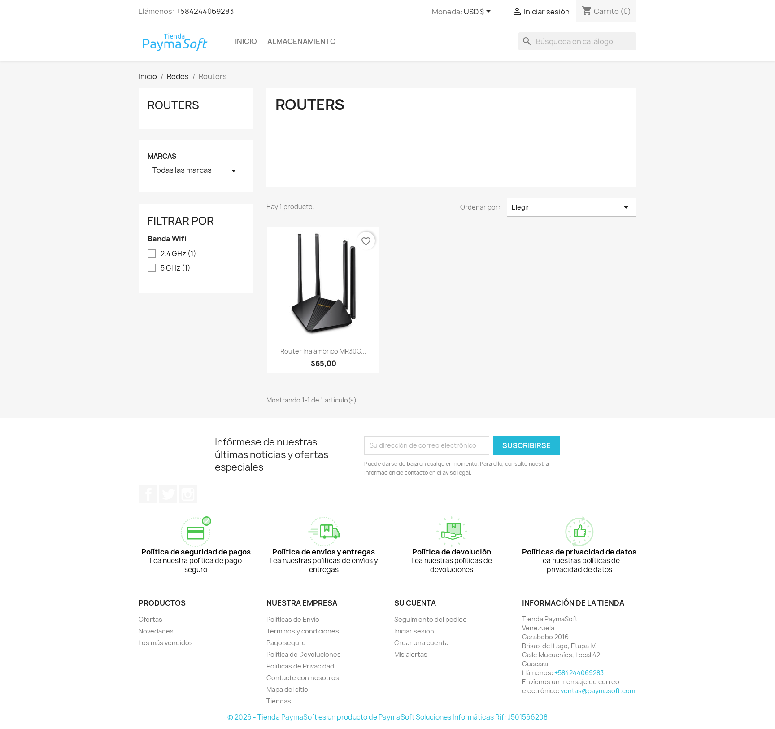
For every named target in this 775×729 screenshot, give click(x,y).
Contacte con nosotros (302, 677)
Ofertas (150, 619)
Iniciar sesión (414, 631)
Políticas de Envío (292, 619)
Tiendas (278, 701)
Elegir (571, 207)
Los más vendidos (166, 642)
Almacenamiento (301, 41)
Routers (173, 105)
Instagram (188, 494)
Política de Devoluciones (303, 654)
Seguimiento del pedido (430, 619)
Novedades (156, 631)
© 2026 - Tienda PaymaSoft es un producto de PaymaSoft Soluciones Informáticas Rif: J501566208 (387, 717)
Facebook (148, 494)
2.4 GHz (178, 253)
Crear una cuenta (421, 642)
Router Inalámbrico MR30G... (323, 351)
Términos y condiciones (302, 631)
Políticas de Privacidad (300, 666)
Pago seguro (286, 642)
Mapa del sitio (287, 689)
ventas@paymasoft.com (598, 690)
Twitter (168, 494)
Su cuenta (415, 603)
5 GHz (176, 268)
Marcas (162, 156)
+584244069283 (205, 11)
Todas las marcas (195, 170)
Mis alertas (410, 654)
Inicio (246, 41)
